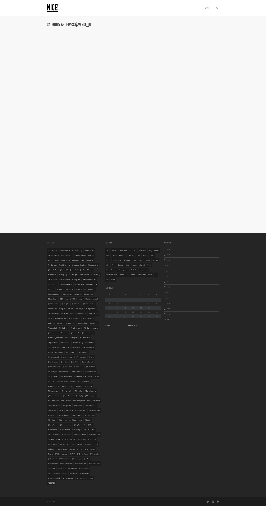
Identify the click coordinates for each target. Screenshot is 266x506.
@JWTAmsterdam (80, 357)
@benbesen (52, 275)
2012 (167, 292)
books (156, 250)
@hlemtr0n (64, 333)
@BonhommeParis (89, 280)
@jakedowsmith (88, 347)
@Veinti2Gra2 (90, 449)
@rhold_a (69, 410)
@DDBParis (64, 299)
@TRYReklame (77, 444)
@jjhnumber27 (71, 352)
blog (150, 250)
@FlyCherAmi (93, 313)
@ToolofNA (92, 439)
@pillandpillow (53, 401)
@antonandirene (78, 260)
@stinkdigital (52, 430)
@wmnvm (51, 468)
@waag (85, 454)
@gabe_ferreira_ (74, 318)
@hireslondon (53, 333)
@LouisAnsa (67, 367)
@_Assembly (84, 473)
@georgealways (88, 318)
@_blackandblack (54, 478)
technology (141, 275)
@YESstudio (61, 468)
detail (152, 255)
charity (114, 255)
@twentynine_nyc (91, 444)
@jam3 (50, 352)
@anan (50, 260)
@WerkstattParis (80, 464)
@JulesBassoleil (53, 357)
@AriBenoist (52, 265)
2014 (167, 282)
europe (147, 260)
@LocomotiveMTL (54, 367)
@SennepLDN (77, 415)
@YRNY (64, 473)
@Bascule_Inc (52, 270)
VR (107, 280)
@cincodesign (81, 289)
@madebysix (52, 372)
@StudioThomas (54, 435)
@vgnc (50, 454)
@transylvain (52, 444)
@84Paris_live (89, 250)
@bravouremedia (66, 284)
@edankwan (52, 309)
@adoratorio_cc (66, 255)
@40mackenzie (64, 250)
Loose (91, 478)
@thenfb (59, 439)
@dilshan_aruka (53, 304)
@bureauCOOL (91, 284)
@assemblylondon (79, 265)
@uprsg (80, 449)
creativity (131, 255)
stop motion (130, 275)
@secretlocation (64, 415)
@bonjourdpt (52, 284)
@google (60, 323)
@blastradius (52, 280)
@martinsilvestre (80, 376)
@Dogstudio (76, 304)
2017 (167, 265)
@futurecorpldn (60, 318)
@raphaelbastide (54, 405)
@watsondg (94, 454)
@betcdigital (73, 275)
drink (108, 260)
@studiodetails (89, 430)
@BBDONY (74, 270)
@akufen (91, 255)
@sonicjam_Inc (64, 420)
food (114, 265)
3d (107, 250)
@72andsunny (77, 250)
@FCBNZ (71, 309)
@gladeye (51, 323)
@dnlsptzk (65, 304)
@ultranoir (52, 449)
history (127, 265)
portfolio (134, 270)
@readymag (78, 405)
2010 (167, 303)
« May (107, 325)
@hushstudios (85, 338)
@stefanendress (65, 425)
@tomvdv (82, 439)
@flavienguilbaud (67, 313)
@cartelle (69, 289)
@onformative (67, 391)
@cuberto (78, 294)
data (138, 255)
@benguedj (63, 275)
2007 (167, 319)
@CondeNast (67, 294)
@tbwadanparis (94, 435)
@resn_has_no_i (91, 405)
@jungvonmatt (66, 357)
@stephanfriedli (79, 425)
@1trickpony (52, 250)
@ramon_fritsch (79, 401)
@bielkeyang (95, 275)
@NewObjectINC (54, 386)
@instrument (89, 343)
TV (156, 275)
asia (134, 250)
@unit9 (72, 449)
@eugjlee (62, 309)
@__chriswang (82, 478)
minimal (142, 265)
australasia (142, 250)
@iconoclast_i (65, 343)
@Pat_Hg (79, 396)
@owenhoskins (68, 396)
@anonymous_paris (62, 260)
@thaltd (51, 439)
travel (150, 275)
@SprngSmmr (52, 425)
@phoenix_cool (90, 396)
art (130, 250)
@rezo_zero (52, 410)
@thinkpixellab (70, 439)
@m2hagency (90, 367)
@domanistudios (89, 304)
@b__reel (51, 289)
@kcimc (91, 357)
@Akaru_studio (80, 255)
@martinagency (66, 376)
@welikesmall (53, 464)
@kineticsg (64, 362)
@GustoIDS (94, 323)
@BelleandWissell (86, 270)
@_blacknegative (68, 478)
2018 (167, 260)
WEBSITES (51, 483)
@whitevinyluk (94, 464)
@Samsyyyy (52, 415)
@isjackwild (75, 347)
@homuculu (75, 333)
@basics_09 (64, 270)
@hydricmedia (53, 343)
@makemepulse (90, 372)
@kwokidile (75, 362)
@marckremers (53, 376)
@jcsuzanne (59, 352)
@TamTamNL (66, 435)
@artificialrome (64, 265)
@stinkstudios (65, 430)
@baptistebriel (93, 265)
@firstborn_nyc (53, 313)
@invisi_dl (65, 347)
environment (138, 260)
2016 (167, 271)
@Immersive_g (78, 343)
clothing (122, 255)
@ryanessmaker (94, 410)
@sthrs (90, 425)
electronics (127, 260)
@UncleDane (62, 449)
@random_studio (93, 401)
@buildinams (79, 284)
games (120, 265)
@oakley (79, 386)
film (107, 265)
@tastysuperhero (80, 435)
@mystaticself (75, 381)
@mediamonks (62, 381)
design (145, 255)
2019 (167, 255)
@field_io (79, 309)
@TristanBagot (65, 444)
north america (111, 270)
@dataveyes (88, 294)
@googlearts (70, 323)
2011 (167, 298)
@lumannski (78, 367)
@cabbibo (60, 289)
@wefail (86, 459)
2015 (167, 276)
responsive (144, 270)
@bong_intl (76, 280)
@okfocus (88, 386)
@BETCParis (84, 275)
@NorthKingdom (68, 386)
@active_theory (53, 255)
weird (113, 280)
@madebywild (64, 372)
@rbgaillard (67, 405)
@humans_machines (55, 338)
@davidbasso (52, 299)
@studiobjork (77, 430)
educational (117, 260)
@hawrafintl (52, 328)
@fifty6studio (91, 309)
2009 (167, 309)
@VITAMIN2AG (75, 454)
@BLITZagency (64, 280)
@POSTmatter (66, 401)
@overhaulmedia (54, 396)
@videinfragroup (61, 454)
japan (135, 265)
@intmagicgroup (54, 347)
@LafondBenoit (87, 362)
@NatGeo (85, 381)
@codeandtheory (54, 294)
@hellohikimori (76, 328)
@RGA (61, 410)
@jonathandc (83, 352)
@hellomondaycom (91, 328)
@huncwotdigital (71, 338)
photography (123, 270)
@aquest (89, 260)
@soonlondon (77, 420)
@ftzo (50, 318)
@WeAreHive (52, 459)
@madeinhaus (77, 372)
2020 (167, 249)
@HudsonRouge (88, 333)
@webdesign (76, 459)
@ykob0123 (72, 468)
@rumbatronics (80, 410)
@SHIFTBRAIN (89, 415)
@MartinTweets (93, 376)
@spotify (88, 420)
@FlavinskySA (81, 313)
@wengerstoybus (66, 464)
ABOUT (207, 8)
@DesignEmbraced (91, 299)
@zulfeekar (74, 473)
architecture (122, 250)
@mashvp (51, 381)
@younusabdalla (54, 473)
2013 (167, 287)
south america (111, 275)
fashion (155, 260)
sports (121, 275)
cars (107, 255)
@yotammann (84, 468)
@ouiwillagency (90, 391)
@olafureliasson (54, 391)
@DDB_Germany (76, 299)
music (149, 265)
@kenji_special (53, 362)
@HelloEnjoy (63, 328)
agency (113, 250)
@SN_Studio (52, 420)
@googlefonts (83, 323)
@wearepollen (64, 459)
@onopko (78, 391)
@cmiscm (91, 289)
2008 (167, 314)
